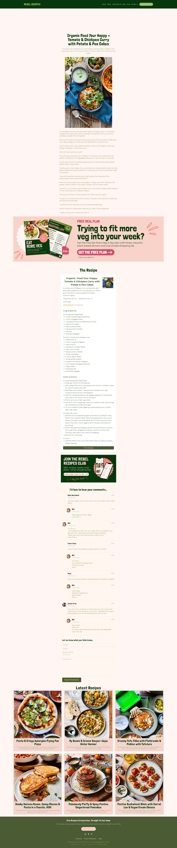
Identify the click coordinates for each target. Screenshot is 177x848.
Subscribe (96, 435)
